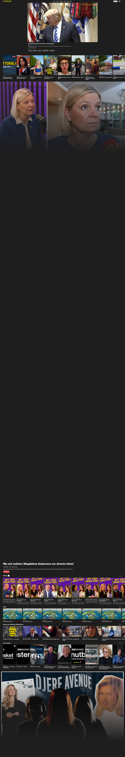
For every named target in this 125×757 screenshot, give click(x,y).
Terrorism (39, 50)
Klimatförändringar (45, 50)
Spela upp (7, 571)
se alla (120, 53)
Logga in (115, 1)
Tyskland (30, 50)
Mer (70, 1)
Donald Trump (52, 50)
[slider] (62, 42)
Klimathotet (34, 50)
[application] (62, 22)
